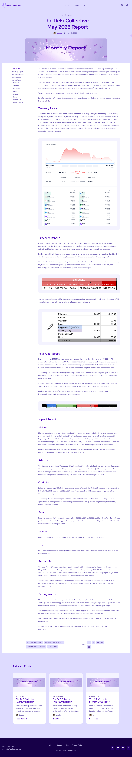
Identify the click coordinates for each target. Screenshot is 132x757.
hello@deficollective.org (11, 749)
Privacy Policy (77, 745)
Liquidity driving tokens (36, 647)
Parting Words (18, 102)
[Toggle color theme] (127, 5)
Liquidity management (54, 642)
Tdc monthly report (34, 642)
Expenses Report (18, 74)
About (76, 5)
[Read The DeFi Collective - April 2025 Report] (29, 682)
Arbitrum (16, 86)
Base (15, 91)
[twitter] (112, 748)
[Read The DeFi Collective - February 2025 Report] (103, 682)
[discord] (118, 748)
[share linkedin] (89, 647)
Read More (20, 719)
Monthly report (66, 15)
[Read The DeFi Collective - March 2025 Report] (66, 682)
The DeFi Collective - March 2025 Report (62, 700)
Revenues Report (18, 77)
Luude (59, 33)
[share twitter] (93, 642)
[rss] (128, 748)
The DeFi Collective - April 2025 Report (25, 700)
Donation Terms (69, 750)
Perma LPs (17, 100)
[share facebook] (89, 642)
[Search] (122, 5)
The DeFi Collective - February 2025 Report (99, 700)
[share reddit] (102, 642)
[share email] (98, 642)
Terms (58, 750)
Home (67, 5)
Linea (15, 97)
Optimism (16, 88)
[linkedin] (123, 748)
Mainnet (16, 83)
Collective (52, 647)
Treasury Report (18, 72)
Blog (86, 5)
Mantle (15, 94)
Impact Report (17, 80)
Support (60, 745)
